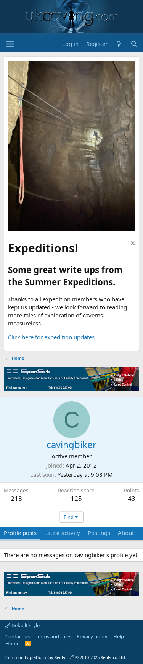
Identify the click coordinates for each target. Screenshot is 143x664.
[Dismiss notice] (132, 244)
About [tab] (126, 532)
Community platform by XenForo (65, 657)
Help (118, 636)
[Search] (134, 44)
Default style (25, 625)
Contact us (17, 636)
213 (16, 498)
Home (12, 643)
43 (131, 498)
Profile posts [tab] (20, 532)
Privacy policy (92, 636)
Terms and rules (53, 636)
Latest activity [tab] (62, 532)
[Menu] (10, 44)
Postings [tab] (99, 532)
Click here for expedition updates (51, 337)
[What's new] (118, 44)
